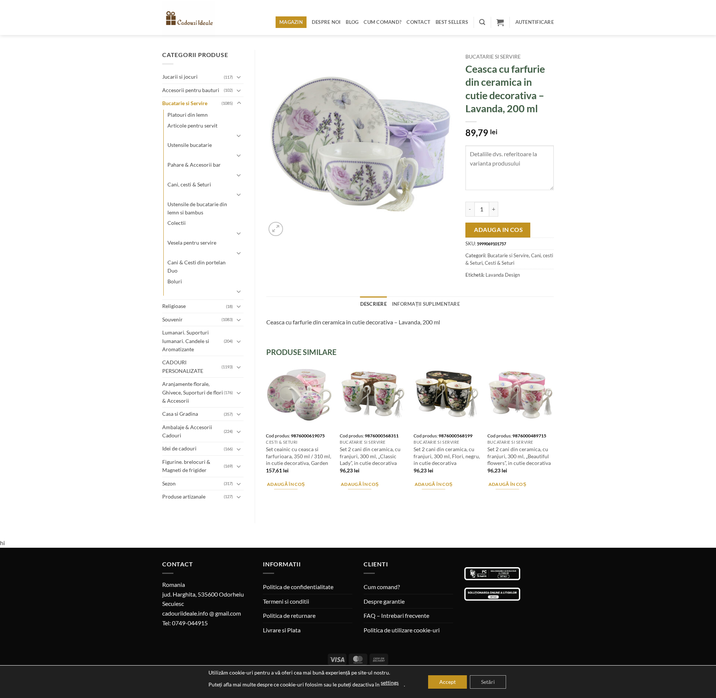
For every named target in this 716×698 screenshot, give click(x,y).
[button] (482, 22)
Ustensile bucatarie (189, 145)
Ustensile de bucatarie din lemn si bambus (197, 208)
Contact (418, 22)
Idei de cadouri (179, 448)
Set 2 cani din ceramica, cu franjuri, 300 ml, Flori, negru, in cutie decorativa (447, 456)
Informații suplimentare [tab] (426, 304)
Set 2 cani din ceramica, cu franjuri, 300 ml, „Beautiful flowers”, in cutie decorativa (519, 456)
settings (390, 682)
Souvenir (172, 319)
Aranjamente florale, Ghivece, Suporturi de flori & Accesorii (192, 392)
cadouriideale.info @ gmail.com (201, 613)
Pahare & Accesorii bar (194, 164)
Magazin (291, 22)
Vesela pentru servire (191, 242)
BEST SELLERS (452, 22)
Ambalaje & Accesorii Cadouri (187, 431)
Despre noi (326, 22)
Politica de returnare (289, 615)
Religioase (174, 306)
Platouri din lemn (187, 114)
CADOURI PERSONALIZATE (182, 366)
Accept (447, 682)
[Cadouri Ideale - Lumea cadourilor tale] (193, 19)
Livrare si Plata (282, 629)
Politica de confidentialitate (298, 586)
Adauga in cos (498, 229)
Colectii (176, 223)
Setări (488, 682)
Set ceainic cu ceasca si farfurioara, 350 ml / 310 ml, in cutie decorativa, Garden (298, 456)
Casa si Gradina (180, 414)
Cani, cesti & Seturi (189, 184)
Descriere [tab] (373, 304)
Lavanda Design (503, 275)
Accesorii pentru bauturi (190, 90)
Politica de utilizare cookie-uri (402, 629)
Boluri (174, 281)
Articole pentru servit (192, 125)
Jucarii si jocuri (180, 76)
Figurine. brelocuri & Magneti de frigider (186, 466)
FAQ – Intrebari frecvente (396, 615)
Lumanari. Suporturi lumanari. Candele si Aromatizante (185, 340)
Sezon (169, 483)
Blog (352, 22)
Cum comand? (382, 22)
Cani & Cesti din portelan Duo (196, 266)
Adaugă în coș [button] (286, 484)
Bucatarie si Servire (184, 103)
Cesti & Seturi (499, 263)
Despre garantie (384, 601)
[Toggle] (239, 76)
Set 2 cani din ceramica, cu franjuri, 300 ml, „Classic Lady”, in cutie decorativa (370, 456)
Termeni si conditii (286, 601)
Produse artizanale (183, 496)
